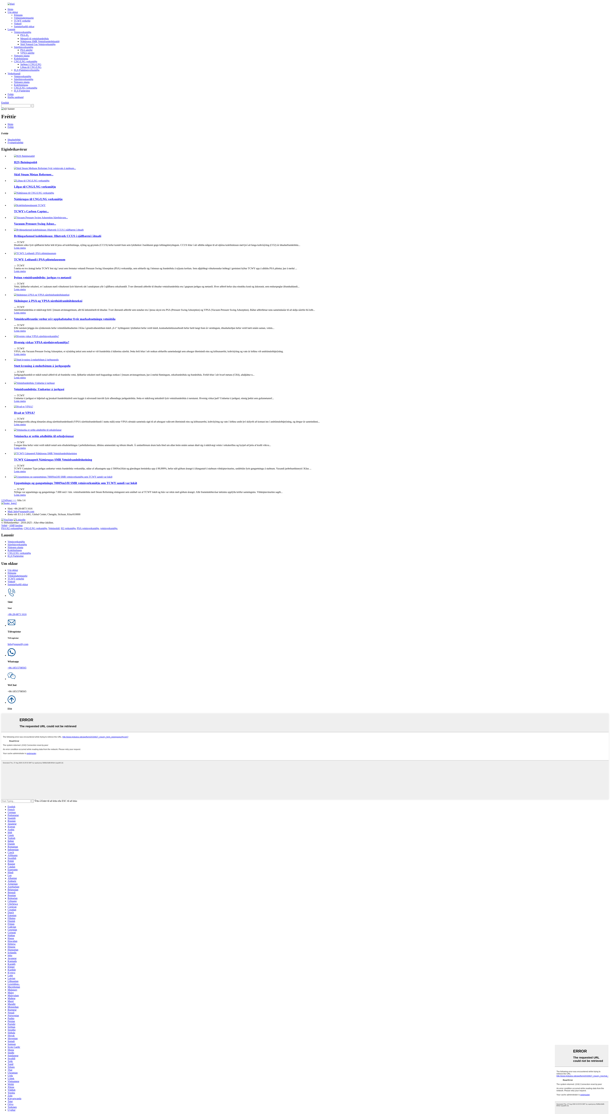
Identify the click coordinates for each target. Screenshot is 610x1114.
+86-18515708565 (17, 667)
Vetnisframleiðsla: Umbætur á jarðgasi (39, 389)
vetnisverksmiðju (108, 528)
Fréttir (11, 94)
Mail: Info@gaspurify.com (21, 511)
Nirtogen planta (22, 55)
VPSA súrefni (27, 53)
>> (15, 500)
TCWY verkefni (22, 20)
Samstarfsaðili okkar (24, 26)
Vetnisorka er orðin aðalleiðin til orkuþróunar (44, 436)
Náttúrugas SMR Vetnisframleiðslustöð (39, 41)
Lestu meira (20, 248)
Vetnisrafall (54, 528)
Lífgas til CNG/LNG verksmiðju (35, 186)
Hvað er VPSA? (24, 412)
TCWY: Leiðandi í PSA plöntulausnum (39, 259)
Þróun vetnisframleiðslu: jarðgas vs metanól (42, 277)
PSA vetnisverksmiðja (88, 528)
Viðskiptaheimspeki (24, 18)
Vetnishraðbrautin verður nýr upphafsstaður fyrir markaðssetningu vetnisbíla (64, 319)
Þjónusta (18, 15)
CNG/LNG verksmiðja (25, 61)
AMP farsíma (16, 525)
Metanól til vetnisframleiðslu (34, 38)
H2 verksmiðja (68, 528)
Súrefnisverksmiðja (23, 47)
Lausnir (11, 29)
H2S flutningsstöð (25, 162)
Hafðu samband (16, 97)
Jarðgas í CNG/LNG (30, 64)
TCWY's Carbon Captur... (31, 211)
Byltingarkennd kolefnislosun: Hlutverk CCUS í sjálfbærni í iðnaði (57, 236)
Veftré (4, 525)
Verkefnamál (14, 73)
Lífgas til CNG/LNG (30, 67)
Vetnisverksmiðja (22, 32)
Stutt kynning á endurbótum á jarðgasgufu (42, 366)
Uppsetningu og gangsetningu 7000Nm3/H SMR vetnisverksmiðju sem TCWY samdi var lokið (75, 483)
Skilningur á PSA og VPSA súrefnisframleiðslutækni (48, 301)
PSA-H (24, 35)
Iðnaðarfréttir (14, 139)
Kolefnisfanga (21, 58)
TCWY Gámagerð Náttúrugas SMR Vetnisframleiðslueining (53, 459)
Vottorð (17, 23)
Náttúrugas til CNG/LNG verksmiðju (38, 199)
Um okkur (13, 12)
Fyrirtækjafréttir (15, 142)
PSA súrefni (26, 50)
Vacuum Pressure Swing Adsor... (35, 223)
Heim (10, 9)
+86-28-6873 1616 (17, 614)
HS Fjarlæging (22, 90)
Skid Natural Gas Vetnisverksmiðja (37, 44)
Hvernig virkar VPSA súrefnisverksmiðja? (41, 342)
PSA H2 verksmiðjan (12, 528)
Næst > (10, 500)
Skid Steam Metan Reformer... (33, 174)
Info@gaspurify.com (18, 644)
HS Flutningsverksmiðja (26, 70)
